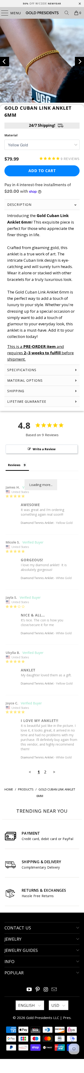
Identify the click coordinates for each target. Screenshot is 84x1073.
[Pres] (42, 13)
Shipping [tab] (15, 391)
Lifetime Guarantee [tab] (27, 401)
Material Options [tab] (25, 380)
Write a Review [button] (44, 449)
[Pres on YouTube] (29, 989)
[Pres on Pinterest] (37, 989)
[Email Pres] (54, 989)
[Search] (66, 13)
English (27, 1005)
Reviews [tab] (14, 465)
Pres (67, 1017)
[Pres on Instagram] (45, 989)
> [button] (54, 772)
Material (11, 135)
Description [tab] (19, 204)
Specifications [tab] (21, 370)
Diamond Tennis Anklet (37, 523)
